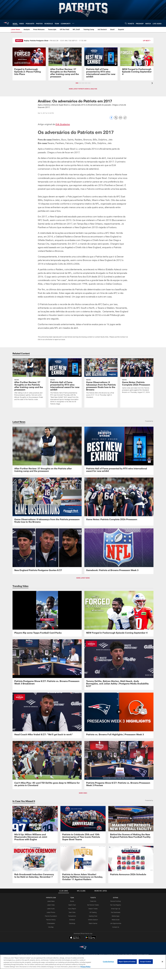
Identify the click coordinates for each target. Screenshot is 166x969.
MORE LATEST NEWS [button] (83, 578)
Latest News (51, 901)
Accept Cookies (145, 961)
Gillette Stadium (93, 919)
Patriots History (51, 919)
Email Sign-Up (115, 908)
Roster (72, 901)
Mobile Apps (115, 916)
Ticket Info (93, 901)
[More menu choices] (73, 23)
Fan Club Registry (115, 905)
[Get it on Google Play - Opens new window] (90, 938)
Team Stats (72, 912)
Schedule (72, 919)
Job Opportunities (115, 923)
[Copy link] (125, 118)
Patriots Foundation (51, 916)
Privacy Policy (85, 967)
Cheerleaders (51, 923)
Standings (72, 923)
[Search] (126, 23)
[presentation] (152, 83)
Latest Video (51, 905)
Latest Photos (51, 912)
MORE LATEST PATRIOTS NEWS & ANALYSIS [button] (83, 89)
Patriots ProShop (115, 901)
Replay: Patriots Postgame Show (36, 41)
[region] (83, 962)
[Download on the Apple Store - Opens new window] (75, 938)
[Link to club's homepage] (6, 23)
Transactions (72, 916)
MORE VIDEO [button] (83, 793)
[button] (76, 83)
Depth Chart (72, 905)
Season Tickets (93, 908)
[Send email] (120, 119)
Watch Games (93, 923)
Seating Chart (93, 916)
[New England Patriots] (83, 948)
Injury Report (72, 908)
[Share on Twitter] (116, 119)
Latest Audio (51, 908)
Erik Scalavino (63, 125)
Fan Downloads (115, 912)
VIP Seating (93, 912)
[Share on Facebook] (111, 119)
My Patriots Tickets (93, 905)
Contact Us (115, 927)
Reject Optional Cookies (127, 961)
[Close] (162, 961)
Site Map (51, 927)
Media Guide (115, 919)
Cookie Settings (108, 961)
